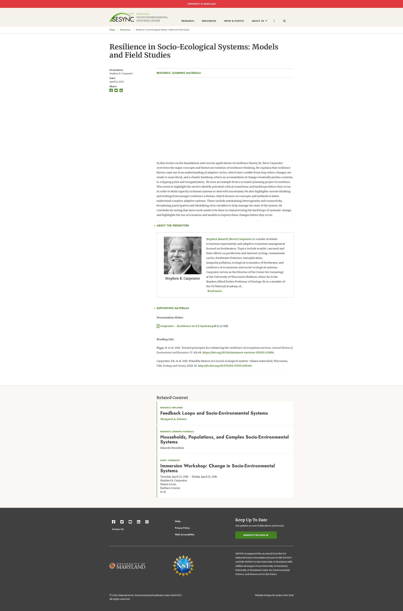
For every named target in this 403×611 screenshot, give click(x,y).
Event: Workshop (170, 460)
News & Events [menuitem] (234, 21)
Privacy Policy (182, 527)
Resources (125, 29)
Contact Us (118, 529)
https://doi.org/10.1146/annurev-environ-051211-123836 (238, 352)
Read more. (214, 291)
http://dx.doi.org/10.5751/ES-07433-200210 (225, 365)
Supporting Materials (173, 308)
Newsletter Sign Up (256, 535)
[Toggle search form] (284, 21)
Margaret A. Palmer (173, 419)
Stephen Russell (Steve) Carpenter (229, 239)
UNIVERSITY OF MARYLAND (201, 4)
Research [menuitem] (188, 21)
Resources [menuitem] (209, 21)
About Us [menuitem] (258, 21)
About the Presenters (173, 225)
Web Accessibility (184, 534)
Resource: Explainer (171, 407)
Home (112, 29)
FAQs (178, 521)
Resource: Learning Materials (179, 73)
